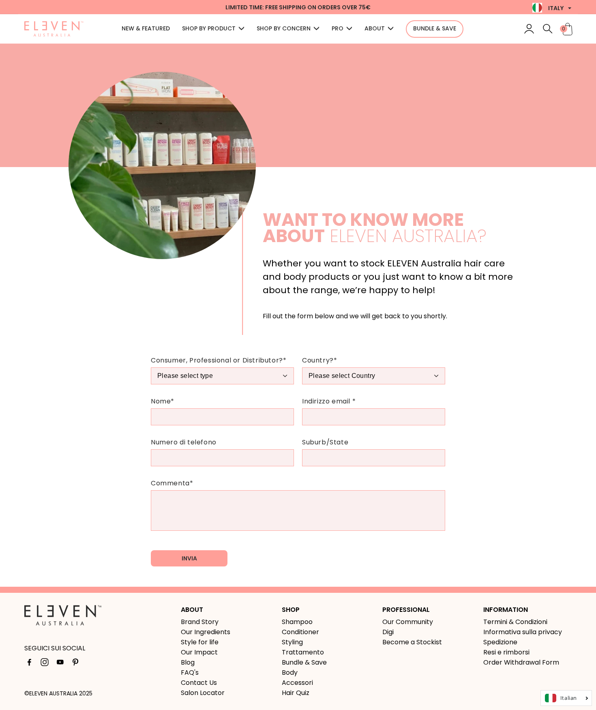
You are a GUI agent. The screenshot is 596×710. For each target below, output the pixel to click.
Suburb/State (325, 442)
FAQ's (190, 672)
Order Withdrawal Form (521, 662)
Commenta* (172, 483)
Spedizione (500, 642)
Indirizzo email (329, 401)
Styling (292, 642)
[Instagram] (44, 663)
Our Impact (199, 652)
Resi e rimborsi (506, 652)
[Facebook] (29, 663)
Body (290, 672)
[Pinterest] (75, 663)
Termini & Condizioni (515, 621)
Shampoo (297, 621)
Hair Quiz (295, 692)
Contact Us (199, 682)
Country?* (319, 360)
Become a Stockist (412, 642)
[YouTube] (60, 663)
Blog (188, 662)
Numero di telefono (184, 442)
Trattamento (303, 652)
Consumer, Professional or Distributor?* (218, 360)
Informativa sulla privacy (522, 632)
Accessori (297, 682)
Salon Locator (203, 692)
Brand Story (200, 621)
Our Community (407, 621)
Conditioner (300, 632)
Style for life (200, 642)
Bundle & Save (304, 662)
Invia (189, 558)
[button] (548, 29)
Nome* (162, 401)
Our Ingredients (205, 632)
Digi (388, 632)
